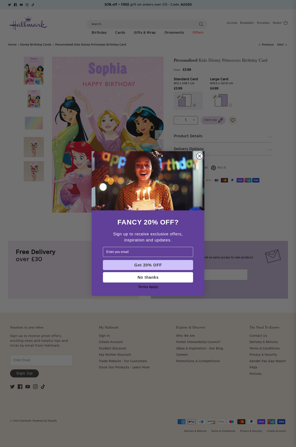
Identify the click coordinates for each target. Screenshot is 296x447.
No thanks (148, 277)
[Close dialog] (199, 156)
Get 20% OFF (148, 265)
